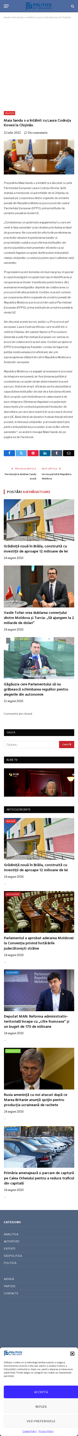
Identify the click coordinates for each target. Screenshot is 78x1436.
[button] (72, 1354)
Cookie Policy (30, 1431)
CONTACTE (11, 1293)
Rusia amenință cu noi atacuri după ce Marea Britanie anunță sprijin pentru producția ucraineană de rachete (35, 1100)
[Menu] (6, 6)
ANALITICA (11, 1234)
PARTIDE (10, 1286)
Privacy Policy (46, 1431)
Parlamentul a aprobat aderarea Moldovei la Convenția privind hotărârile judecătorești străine (39, 943)
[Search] (72, 6)
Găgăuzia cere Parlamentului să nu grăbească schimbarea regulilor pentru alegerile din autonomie (36, 689)
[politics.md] (39, 6)
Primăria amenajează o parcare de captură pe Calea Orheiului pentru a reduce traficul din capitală (39, 1178)
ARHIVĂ (9, 1279)
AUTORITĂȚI (12, 972)
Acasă (7, 17)
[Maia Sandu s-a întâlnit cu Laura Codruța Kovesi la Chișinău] (39, 156)
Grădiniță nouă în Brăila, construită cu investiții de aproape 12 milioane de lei (36, 549)
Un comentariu (38, 132)
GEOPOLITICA (13, 1051)
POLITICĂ (9, 113)
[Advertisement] (39, 64)
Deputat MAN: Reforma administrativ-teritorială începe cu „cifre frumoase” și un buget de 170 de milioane (36, 1022)
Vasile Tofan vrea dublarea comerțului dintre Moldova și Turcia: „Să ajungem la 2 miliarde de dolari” (39, 618)
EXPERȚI (9, 1248)
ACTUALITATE (13, 894)
